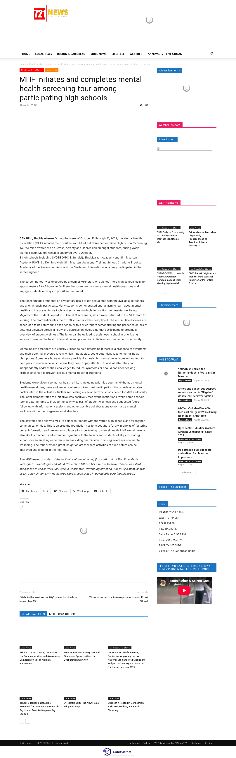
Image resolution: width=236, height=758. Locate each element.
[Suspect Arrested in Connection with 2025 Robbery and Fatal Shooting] (128, 686)
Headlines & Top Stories (41, 64)
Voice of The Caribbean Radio (177, 551)
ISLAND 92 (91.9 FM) (171, 512)
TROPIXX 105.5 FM (170, 545)
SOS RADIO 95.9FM (170, 539)
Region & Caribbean (71, 54)
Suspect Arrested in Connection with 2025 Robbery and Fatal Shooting (126, 706)
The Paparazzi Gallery (139, 743)
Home (26, 54)
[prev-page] (22, 721)
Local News (43, 54)
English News (185, 380)
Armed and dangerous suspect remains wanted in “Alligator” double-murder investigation (197, 392)
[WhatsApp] (48, 113)
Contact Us (210, 743)
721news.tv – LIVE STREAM (165, 54)
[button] (212, 54)
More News (98, 54)
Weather (136, 54)
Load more (185, 472)
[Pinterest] (40, 113)
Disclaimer (196, 743)
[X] (31, 113)
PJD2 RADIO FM (168, 528)
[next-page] (27, 721)
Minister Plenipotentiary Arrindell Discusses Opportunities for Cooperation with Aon (82, 656)
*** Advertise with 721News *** (170, 743)
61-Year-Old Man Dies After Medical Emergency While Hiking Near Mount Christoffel (197, 412)
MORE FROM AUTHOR (62, 614)
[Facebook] (23, 113)
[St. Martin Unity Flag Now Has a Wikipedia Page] (84, 686)
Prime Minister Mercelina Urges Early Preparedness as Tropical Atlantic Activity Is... (202, 239)
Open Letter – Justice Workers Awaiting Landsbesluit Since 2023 (196, 432)
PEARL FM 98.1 (168, 523)
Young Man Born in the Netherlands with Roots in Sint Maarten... (196, 372)
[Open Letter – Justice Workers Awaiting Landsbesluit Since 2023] (166, 432)
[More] (57, 113)
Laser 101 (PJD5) (168, 517)
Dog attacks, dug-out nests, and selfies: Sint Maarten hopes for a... (195, 453)
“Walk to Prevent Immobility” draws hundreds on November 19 (49, 599)
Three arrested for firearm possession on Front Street (118, 599)
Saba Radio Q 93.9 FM (172, 534)
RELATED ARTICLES (33, 614)
